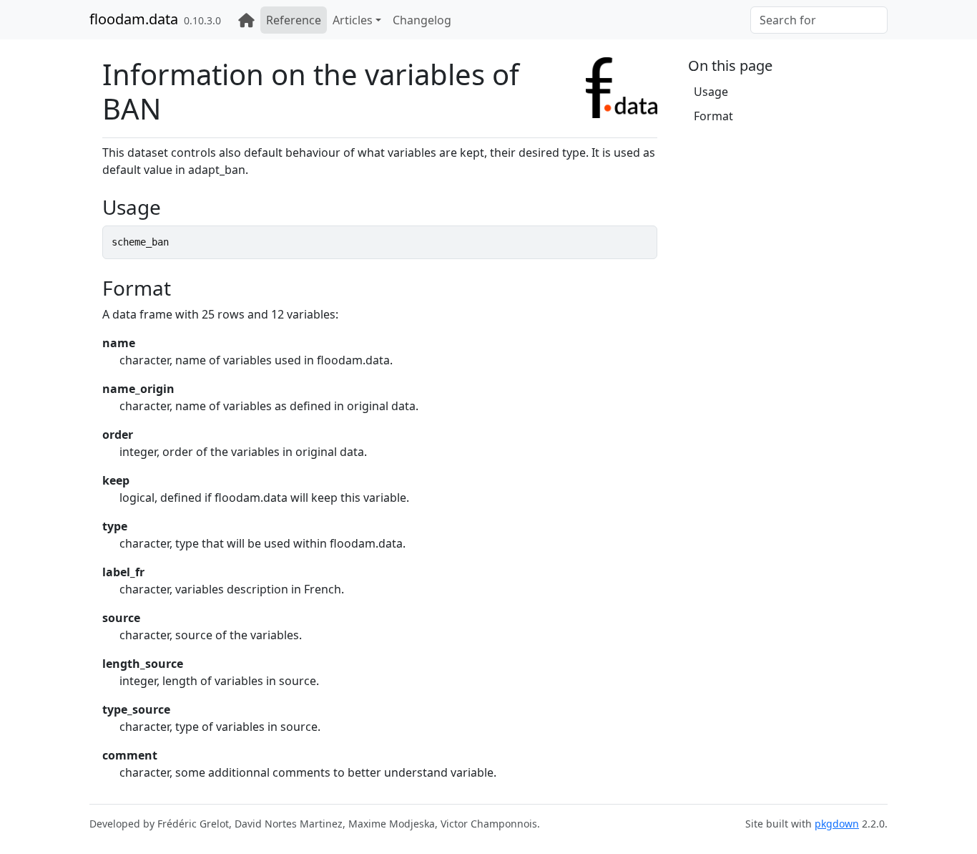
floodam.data (133, 19)
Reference (293, 20)
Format (713, 116)
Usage (711, 92)
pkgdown (837, 823)
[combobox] (819, 20)
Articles (353, 20)
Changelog (422, 20)
